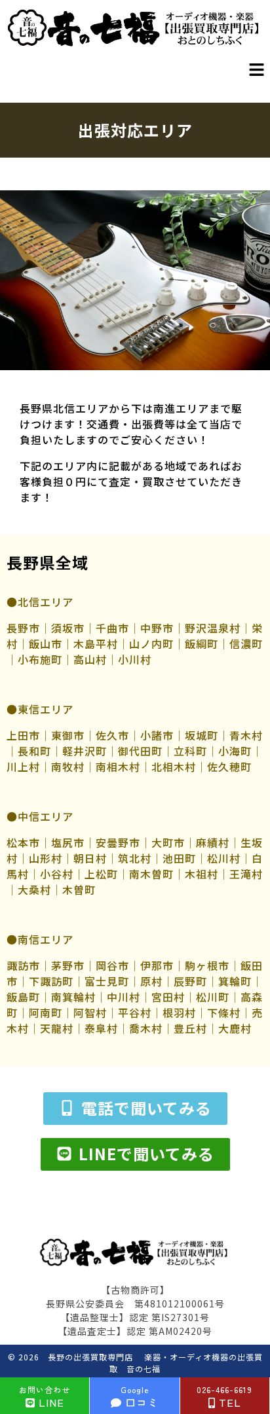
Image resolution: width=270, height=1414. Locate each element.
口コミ (140, 1397)
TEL (224, 1397)
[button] (257, 69)
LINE (44, 1397)
